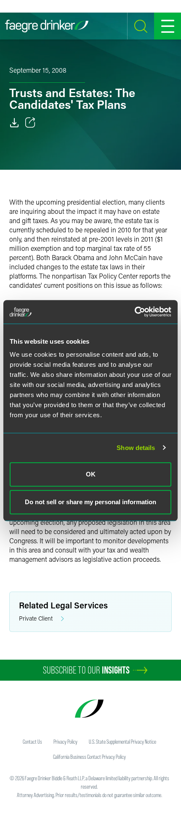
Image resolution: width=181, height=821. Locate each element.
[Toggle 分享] (30, 122)
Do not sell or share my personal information (90, 501)
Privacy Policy (65, 741)
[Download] (14, 122)
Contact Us (32, 741)
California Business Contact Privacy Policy (89, 756)
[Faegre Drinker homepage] (46, 26)
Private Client (36, 618)
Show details (136, 447)
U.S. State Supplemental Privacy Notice (122, 741)
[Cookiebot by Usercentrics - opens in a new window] (134, 311)
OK (91, 474)
